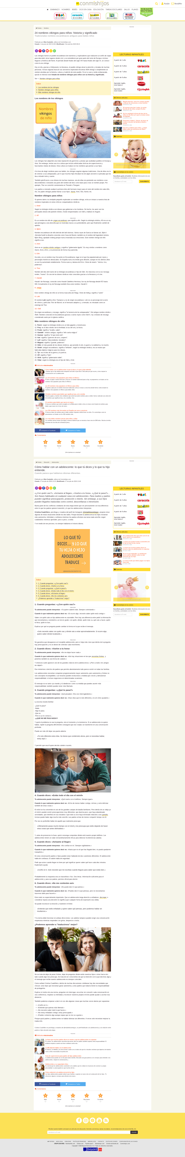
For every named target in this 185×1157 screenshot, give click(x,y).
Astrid (73, 192)
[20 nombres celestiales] (131, 587)
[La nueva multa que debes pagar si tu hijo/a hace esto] (117, 562)
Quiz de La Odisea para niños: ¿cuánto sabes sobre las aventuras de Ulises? (135, 128)
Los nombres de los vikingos (48, 87)
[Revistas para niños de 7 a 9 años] (94, 16)
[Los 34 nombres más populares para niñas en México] (39, 380)
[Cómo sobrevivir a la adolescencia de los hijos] (39, 1075)
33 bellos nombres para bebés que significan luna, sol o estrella (65, 394)
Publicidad (68, 1141)
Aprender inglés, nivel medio (120, 90)
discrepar (103, 897)
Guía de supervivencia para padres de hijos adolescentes (63, 1056)
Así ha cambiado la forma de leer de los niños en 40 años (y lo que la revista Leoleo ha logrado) (136, 115)
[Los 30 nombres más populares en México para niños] (39, 388)
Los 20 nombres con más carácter (132, 166)
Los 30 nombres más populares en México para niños (62, 386)
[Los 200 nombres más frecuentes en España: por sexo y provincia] (39, 413)
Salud (127, 9)
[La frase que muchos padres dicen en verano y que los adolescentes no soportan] (39, 1042)
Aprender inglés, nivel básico (120, 84)
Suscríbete (144, 181)
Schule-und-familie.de (112, 1143)
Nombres (66, 9)
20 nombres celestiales (132, 599)
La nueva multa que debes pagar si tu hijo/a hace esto (136, 561)
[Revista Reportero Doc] (143, 78)
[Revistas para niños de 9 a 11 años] (112, 16)
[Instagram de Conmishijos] (36, 50)
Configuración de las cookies (128, 1141)
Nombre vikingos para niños (48, 90)
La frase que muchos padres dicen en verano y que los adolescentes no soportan (70, 1039)
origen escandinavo (60, 220)
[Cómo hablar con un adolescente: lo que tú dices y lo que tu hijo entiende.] (39, 372)
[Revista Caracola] (143, 66)
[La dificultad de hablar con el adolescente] (39, 1050)
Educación (98, 9)
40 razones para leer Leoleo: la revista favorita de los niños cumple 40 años (134, 108)
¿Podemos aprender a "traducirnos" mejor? (53, 598)
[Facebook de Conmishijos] (43, 50)
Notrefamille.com (70, 1143)
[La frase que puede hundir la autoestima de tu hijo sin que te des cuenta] (117, 543)
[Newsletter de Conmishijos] (51, 50)
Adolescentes (55, 462)
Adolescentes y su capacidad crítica (56, 1064)
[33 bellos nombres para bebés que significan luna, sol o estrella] (39, 397)
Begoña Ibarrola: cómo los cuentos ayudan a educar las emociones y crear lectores (136, 102)
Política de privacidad (79, 1141)
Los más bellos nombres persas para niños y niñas (61, 418)
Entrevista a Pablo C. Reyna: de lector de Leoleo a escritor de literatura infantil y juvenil (135, 122)
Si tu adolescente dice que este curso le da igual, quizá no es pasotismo (136, 536)
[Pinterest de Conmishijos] (40, 50)
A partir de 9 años (120, 77)
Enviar (134, 1132)
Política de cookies (111, 1141)
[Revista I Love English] (143, 89)
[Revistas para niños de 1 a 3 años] (60, 16)
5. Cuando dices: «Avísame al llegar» (51, 593)
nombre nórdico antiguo (51, 247)
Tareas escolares (114, 9)
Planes (135, 9)
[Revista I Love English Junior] (143, 84)
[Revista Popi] (143, 61)
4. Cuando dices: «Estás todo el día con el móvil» (56, 591)
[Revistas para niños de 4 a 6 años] (77, 16)
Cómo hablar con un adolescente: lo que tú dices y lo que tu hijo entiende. (68, 369)
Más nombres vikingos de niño (49, 92)
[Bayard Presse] (90, 1149)
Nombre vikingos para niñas (50, 79)
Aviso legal (59, 1141)
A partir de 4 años (120, 66)
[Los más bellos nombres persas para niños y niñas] (39, 421)
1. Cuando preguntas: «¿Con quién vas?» (53, 583)
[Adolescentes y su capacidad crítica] (39, 1067)
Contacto (101, 1141)
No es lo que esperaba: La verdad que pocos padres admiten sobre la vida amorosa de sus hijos (134, 555)
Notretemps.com (99, 1143)
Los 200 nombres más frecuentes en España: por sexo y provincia (66, 410)
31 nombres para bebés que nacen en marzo (59, 402)
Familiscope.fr (89, 1143)
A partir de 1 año (120, 60)
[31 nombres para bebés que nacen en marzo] (39, 405)
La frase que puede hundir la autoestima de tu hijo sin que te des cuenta (136, 542)
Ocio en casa (85, 9)
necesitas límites (98, 656)
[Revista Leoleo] (143, 72)
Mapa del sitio (92, 1141)
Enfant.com (80, 1143)
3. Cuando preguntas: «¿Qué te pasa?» (52, 588)
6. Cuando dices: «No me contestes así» (53, 596)
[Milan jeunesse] (100, 1149)
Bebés (74, 9)
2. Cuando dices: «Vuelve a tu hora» (51, 586)
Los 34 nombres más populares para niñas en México (62, 378)
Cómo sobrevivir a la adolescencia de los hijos (59, 1072)
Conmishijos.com (125, 1143)
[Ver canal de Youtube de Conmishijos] (47, 50)
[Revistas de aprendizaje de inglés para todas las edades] (129, 16)
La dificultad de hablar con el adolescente (58, 1048)
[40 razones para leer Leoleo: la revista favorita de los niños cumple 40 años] (117, 109)
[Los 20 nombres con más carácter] (131, 154)
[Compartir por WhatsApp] (54, 50)
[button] (116, 154)
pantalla (105, 815)
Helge (39, 288)
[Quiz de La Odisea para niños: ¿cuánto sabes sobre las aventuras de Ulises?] (117, 129)
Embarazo (55, 9)
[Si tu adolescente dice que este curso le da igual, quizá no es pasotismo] (117, 537)
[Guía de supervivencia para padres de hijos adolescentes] (39, 1058)
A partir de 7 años (120, 72)
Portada (39, 28)
